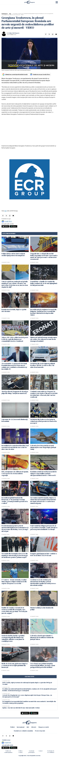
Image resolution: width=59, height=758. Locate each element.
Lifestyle (33, 727)
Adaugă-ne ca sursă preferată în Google (16, 74)
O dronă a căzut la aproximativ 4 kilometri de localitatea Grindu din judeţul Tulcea (42, 637)
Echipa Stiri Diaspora (14, 33)
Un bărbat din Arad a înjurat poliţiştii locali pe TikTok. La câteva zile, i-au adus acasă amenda (42, 365)
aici (6, 211)
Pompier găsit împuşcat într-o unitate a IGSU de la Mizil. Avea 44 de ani (43, 554)
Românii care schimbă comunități (23, 731)
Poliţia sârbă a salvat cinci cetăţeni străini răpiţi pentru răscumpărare (13, 254)
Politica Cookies (20, 751)
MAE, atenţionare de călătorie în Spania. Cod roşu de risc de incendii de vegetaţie (15, 473)
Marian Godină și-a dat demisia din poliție (41, 608)
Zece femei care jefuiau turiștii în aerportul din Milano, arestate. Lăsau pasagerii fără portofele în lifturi (42, 665)
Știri (10, 13)
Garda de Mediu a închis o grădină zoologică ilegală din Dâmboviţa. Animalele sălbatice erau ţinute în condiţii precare (13, 638)
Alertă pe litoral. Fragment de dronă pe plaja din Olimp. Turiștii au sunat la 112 (15, 392)
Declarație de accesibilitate (50, 751)
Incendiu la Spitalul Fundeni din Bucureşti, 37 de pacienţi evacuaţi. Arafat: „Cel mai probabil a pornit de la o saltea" (15, 500)
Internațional (20, 727)
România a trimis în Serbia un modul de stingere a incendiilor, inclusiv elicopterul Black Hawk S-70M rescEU (43, 473)
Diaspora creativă (43, 727)
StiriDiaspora (5, 13)
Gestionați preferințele (32, 751)
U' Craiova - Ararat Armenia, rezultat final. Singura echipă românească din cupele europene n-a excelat (14, 581)
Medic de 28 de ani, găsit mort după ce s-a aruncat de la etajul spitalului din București (15, 665)
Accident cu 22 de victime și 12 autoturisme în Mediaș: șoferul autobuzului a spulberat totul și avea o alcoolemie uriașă (43, 582)
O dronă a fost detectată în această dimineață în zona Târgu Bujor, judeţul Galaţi (43, 447)
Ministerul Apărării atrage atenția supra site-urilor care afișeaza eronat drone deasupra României (43, 339)
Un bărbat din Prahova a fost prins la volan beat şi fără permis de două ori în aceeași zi (43, 421)
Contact (41, 751)
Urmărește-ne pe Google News (41, 74)
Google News (8, 221)
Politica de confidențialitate (8, 751)
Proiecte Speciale (40, 731)
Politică (12, 727)
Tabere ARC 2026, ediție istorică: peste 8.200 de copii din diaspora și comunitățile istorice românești (15, 339)
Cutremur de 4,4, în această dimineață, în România (15, 420)
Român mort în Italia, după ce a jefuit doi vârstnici (14, 310)
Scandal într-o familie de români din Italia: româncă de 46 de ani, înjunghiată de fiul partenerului (43, 283)
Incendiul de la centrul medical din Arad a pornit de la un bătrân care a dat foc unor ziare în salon (15, 447)
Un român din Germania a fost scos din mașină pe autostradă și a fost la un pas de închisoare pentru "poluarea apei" (15, 555)
